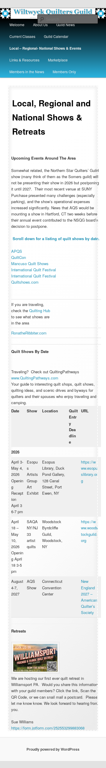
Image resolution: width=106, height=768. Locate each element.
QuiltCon (18, 257)
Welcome (16, 24)
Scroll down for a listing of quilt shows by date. (56, 238)
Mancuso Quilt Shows (30, 263)
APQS (16, 251)
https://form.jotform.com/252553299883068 (48, 728)
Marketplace (58, 59)
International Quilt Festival (33, 269)
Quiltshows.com (25, 282)
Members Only (64, 71)
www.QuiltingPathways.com (34, 378)
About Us (40, 24)
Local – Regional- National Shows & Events (45, 48)
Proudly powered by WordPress (53, 749)
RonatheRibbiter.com (29, 333)
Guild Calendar (56, 36)
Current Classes (22, 36)
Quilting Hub (39, 310)
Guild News (65, 24)
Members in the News (26, 71)
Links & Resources (24, 59)
